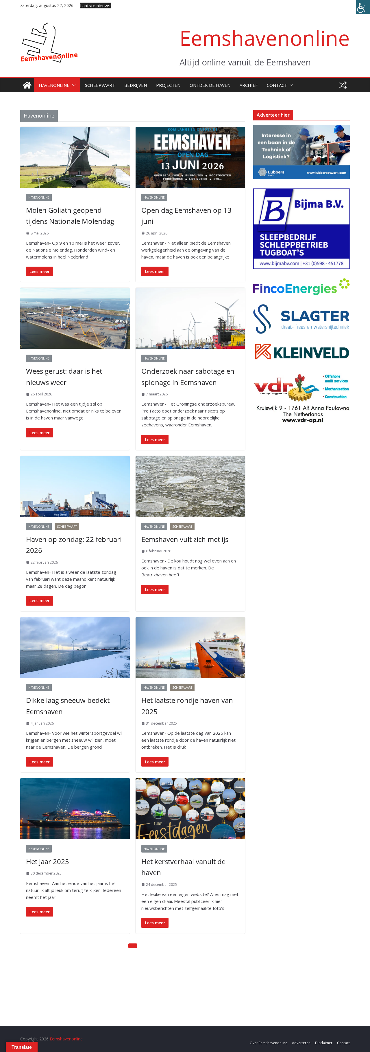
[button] (72, 85)
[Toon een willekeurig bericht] (343, 85)
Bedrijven (135, 85)
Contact (277, 85)
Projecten (168, 85)
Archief (249, 85)
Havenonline (54, 85)
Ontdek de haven (210, 85)
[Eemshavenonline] (27, 85)
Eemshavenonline (265, 38)
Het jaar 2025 (47, 861)
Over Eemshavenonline (268, 1042)
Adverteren (301, 1042)
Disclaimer (323, 1042)
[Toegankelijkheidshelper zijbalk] (363, 7)
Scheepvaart (100, 85)
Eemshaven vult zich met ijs (184, 539)
